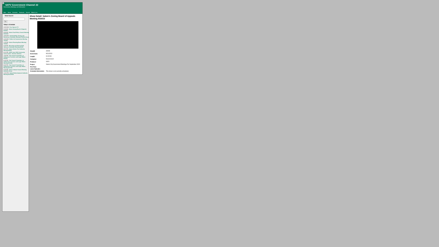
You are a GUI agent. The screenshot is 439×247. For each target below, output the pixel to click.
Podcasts (21, 12)
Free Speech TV (14, 27)
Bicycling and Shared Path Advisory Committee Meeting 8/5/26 (14, 46)
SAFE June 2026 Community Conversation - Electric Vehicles (14, 53)
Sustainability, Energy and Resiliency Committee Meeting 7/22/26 (14, 36)
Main (5, 12)
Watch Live (34, 12)
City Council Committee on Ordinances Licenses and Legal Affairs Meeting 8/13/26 (14, 62)
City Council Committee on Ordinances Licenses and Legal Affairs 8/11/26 (14, 57)
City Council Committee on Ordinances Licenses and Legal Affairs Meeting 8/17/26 (14, 66)
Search (28, 12)
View (27, 37)
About (9, 12)
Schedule (15, 12)
